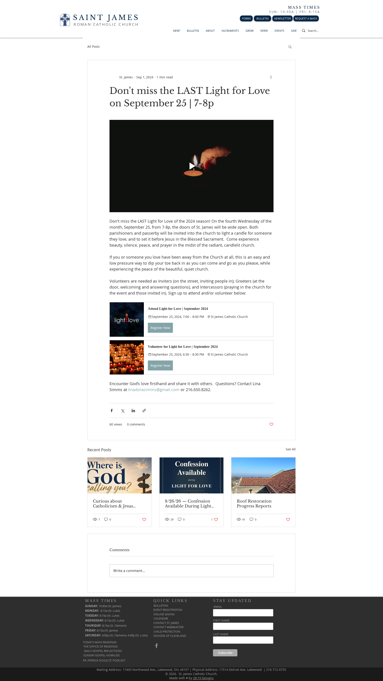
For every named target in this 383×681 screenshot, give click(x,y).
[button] (290, 46)
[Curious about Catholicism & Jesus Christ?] (120, 475)
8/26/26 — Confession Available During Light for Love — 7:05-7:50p (188, 504)
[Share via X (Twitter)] (122, 410)
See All (291, 449)
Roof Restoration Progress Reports (254, 504)
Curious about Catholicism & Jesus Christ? (113, 504)
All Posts (93, 46)
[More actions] (271, 77)
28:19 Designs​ (203, 678)
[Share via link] (144, 410)
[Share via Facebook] (111, 410)
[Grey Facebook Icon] (156, 646)
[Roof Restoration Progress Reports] (263, 475)
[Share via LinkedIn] (133, 410)
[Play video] (191, 166)
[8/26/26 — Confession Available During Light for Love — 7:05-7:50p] (192, 475)
